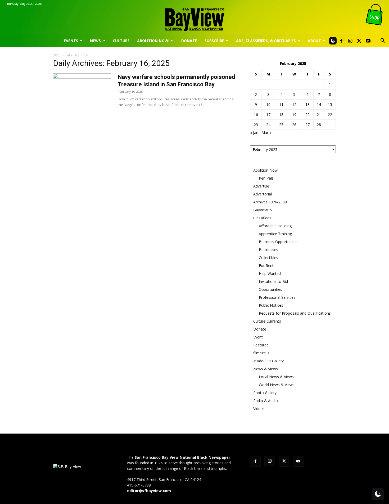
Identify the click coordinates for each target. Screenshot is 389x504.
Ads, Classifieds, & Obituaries (266, 40)
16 (256, 114)
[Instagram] (350, 40)
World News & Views (277, 384)
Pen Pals (266, 178)
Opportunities (270, 289)
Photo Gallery (265, 392)
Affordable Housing (275, 225)
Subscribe (214, 40)
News (95, 40)
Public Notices (271, 305)
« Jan (254, 132)
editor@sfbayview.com (149, 490)
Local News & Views (276, 376)
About (314, 40)
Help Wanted (270, 273)
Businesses (268, 249)
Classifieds (262, 217)
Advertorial (262, 194)
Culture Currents (267, 321)
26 (294, 124)
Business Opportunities (278, 241)
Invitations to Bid (273, 281)
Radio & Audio (265, 400)
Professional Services (277, 297)
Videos (259, 408)
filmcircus (261, 352)
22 (330, 114)
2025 (57, 55)
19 (294, 114)
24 (268, 124)
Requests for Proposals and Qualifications (295, 313)
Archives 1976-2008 (270, 201)
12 (294, 104)
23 (256, 124)
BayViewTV (262, 209)
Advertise (261, 186)
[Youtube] (368, 40)
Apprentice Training (275, 233)
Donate (189, 40)
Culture (121, 40)
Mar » (266, 132)
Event (258, 337)
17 (268, 114)
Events (71, 40)
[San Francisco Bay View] (194, 18)
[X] (359, 40)
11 (281, 104)
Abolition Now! (153, 40)
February (72, 55)
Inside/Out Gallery (268, 360)
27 (307, 124)
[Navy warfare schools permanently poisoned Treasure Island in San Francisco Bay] (82, 93)
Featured (261, 344)
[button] (382, 41)
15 (330, 104)
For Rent (266, 265)
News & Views (265, 368)
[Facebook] (341, 40)
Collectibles (268, 257)
